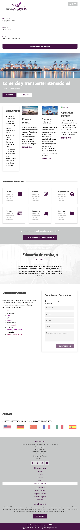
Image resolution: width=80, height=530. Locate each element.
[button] (5, 66)
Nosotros (40, 477)
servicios (9, 95)
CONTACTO (40, 516)
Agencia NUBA (48, 525)
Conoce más (27, 147)
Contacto (40, 480)
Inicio (40, 471)
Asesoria (40, 500)
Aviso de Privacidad (40, 483)
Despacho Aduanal (47, 121)
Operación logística (67, 114)
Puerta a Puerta (26, 121)
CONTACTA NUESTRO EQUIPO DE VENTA (40, 238)
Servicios (40, 474)
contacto (25, 95)
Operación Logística (40, 497)
